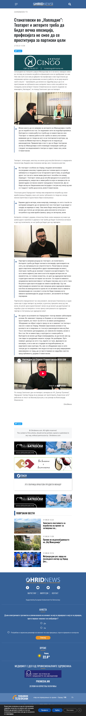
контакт (55, 593)
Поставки (70, 710)
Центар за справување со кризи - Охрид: (38, 697)
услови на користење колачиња (43, 686)
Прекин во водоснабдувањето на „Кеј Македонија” (56, 540)
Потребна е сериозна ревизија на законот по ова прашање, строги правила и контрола (44, 633)
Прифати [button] (44, 710)
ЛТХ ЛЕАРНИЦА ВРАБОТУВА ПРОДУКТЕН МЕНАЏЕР (43, 484)
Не (44, 628)
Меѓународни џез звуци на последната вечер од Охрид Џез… (55, 559)
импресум (44, 593)
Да (44, 623)
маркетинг (32, 593)
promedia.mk (43, 681)
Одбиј (57, 710)
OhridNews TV (21, 12)
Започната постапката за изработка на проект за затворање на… (54, 525)
